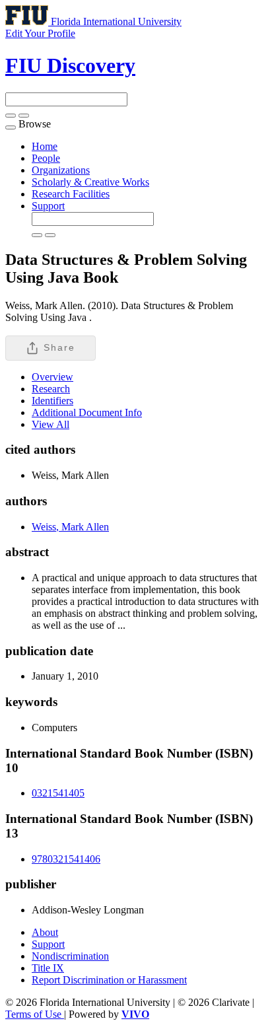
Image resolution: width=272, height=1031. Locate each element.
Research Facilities (71, 193)
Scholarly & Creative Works (90, 182)
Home (44, 146)
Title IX (48, 968)
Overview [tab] (52, 376)
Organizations (61, 170)
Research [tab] (51, 388)
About (45, 932)
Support (48, 205)
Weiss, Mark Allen (70, 526)
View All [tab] (50, 424)
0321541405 (58, 793)
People (46, 158)
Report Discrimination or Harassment (109, 979)
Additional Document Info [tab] (87, 412)
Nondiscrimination (70, 956)
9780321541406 (66, 859)
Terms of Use (34, 1014)
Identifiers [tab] (52, 400)
